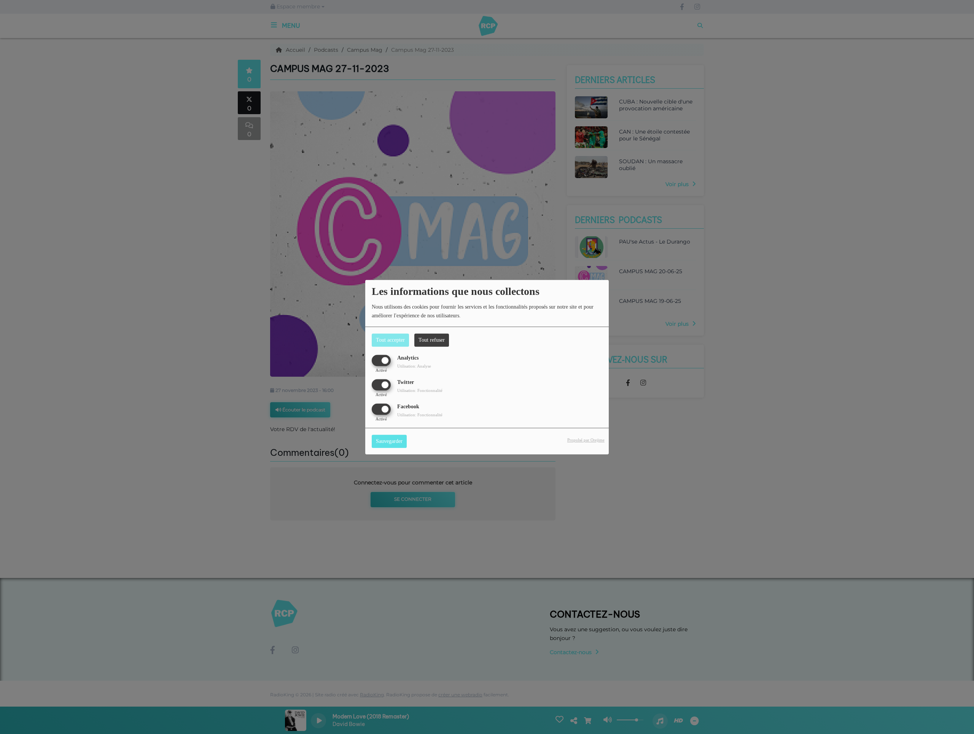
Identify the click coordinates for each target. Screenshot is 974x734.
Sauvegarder (389, 441)
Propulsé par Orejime (586, 440)
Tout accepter (390, 340)
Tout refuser (432, 340)
